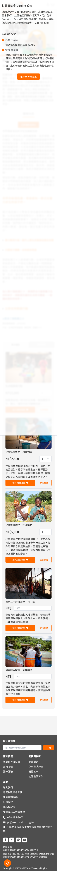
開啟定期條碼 (10, 797)
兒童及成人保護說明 (14, 812)
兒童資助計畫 (36, 766)
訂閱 (49, 747)
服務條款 (8, 802)
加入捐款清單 (18, 482)
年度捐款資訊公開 (12, 792)
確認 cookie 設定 (28, 76)
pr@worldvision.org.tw (20, 822)
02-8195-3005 (15, 817)
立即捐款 (44, 482)
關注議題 (33, 761)
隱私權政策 (9, 807)
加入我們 (8, 787)
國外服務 (8, 771)
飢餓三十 (33, 771)
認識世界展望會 (11, 761)
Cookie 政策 (42, 22)
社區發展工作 (36, 776)
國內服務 (8, 766)
